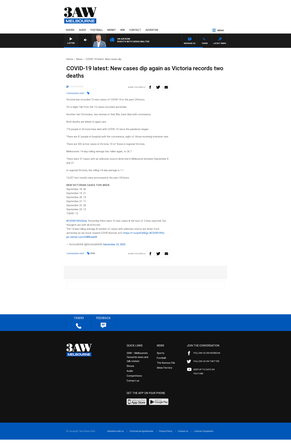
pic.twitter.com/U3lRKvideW (81, 237)
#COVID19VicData (76, 220)
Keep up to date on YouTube (204, 371)
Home (69, 59)
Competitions (134, 375)
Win (122, 29)
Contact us (133, 380)
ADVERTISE (152, 29)
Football (97, 29)
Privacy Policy (165, 431)
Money (111, 29)
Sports (160, 353)
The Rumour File (166, 362)
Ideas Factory (164, 367)
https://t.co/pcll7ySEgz (136, 232)
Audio (82, 29)
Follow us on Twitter (206, 361)
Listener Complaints (203, 431)
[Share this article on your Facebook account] (150, 87)
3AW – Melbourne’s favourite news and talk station (137, 357)
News (79, 59)
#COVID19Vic (157, 232)
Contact (135, 29)
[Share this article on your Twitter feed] (158, 87)
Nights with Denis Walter (133, 41)
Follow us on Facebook (206, 353)
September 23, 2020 (114, 244)
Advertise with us (115, 431)
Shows (70, 29)
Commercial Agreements (141, 431)
